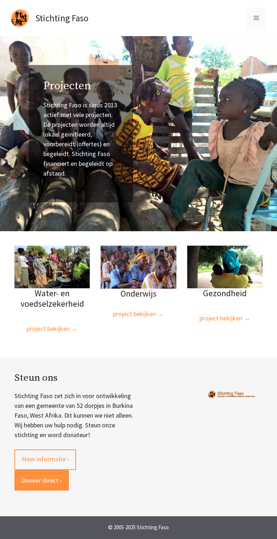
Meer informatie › (45, 459)
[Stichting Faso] (20, 17)
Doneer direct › (42, 480)
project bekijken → (52, 328)
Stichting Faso (61, 18)
